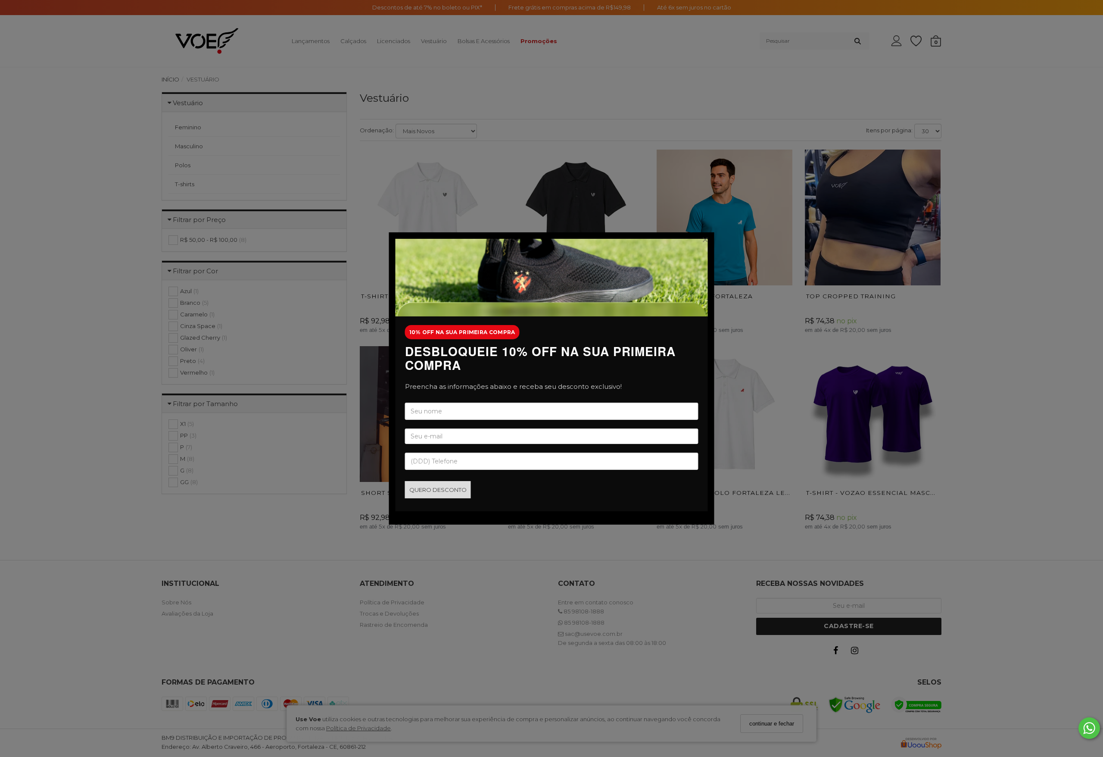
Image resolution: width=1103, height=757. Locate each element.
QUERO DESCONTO (438, 489)
